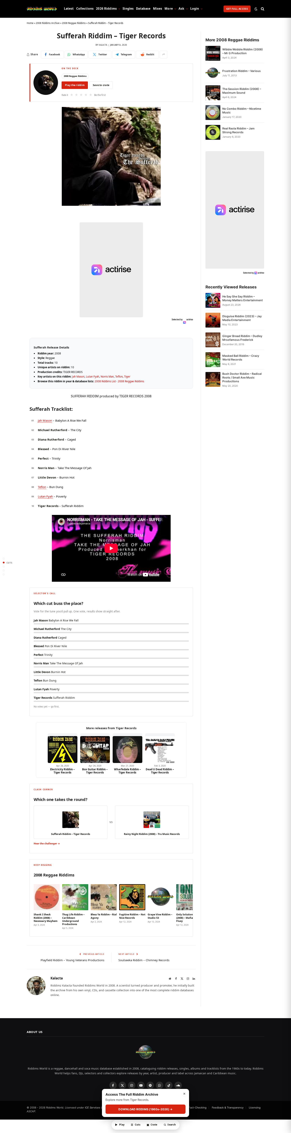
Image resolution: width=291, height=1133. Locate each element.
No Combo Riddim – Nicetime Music (241, 110)
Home (30, 23)
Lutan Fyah (92, 376)
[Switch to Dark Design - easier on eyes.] (256, 8)
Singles (128, 9)
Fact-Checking (197, 1107)
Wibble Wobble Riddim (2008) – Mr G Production (242, 51)
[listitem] (47, 905)
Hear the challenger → (47, 843)
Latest (69, 9)
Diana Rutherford (51, 439)
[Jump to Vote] (4, 566)
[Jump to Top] (4, 559)
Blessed (43, 449)
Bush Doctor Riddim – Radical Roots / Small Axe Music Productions (242, 377)
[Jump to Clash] (4, 570)
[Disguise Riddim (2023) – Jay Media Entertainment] (212, 320)
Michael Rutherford (52, 430)
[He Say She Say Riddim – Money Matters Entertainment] (212, 300)
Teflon (119, 376)
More (169, 9)
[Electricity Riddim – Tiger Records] (62, 748)
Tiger (127, 376)
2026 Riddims (106, 9)
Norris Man (107, 376)
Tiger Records (48, 506)
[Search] (262, 8)
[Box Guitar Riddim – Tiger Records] (95, 748)
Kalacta (103, 44)
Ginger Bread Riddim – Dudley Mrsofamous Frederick (242, 337)
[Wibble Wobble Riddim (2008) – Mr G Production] (212, 53)
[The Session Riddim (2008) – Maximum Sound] (212, 92)
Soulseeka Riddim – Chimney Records (143, 960)
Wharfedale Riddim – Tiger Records (127, 771)
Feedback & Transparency (227, 1107)
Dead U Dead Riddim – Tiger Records (160, 771)
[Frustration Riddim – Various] (212, 73)
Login (194, 9)
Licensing (255, 1107)
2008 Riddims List (105, 381)
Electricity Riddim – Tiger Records (62, 771)
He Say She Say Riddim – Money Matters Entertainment (242, 298)
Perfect (43, 458)
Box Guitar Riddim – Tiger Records (95, 771)
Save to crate (101, 85)
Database (143, 9)
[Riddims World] (42, 9)
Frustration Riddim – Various (241, 71)
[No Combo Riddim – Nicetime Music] (212, 112)
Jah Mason (78, 376)
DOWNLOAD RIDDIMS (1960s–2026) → (145, 1109)
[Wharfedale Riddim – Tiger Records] (127, 748)
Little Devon (47, 477)
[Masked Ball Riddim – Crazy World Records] (212, 359)
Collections (85, 9)
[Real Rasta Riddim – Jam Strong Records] (212, 132)
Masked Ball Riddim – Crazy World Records (240, 357)
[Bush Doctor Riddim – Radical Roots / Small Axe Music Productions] (212, 379)
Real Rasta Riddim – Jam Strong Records (238, 130)
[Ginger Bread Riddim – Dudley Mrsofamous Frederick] (212, 339)
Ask (181, 9)
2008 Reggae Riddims (74, 23)
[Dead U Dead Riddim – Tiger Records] (160, 748)
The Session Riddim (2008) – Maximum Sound (241, 90)
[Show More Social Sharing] (163, 55)
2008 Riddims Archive (48, 23)
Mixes (157, 9)
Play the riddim (75, 85)
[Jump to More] (4, 574)
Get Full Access (237, 8)
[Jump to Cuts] (4, 563)
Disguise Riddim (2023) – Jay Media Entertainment (242, 318)
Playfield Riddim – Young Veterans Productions (72, 960)
